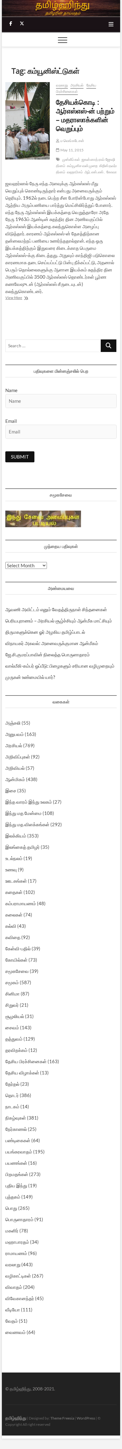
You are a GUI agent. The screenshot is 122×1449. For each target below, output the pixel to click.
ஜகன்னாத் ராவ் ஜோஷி (98, 159)
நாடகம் (12, 1106)
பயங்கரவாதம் (18, 1151)
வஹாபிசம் (75, 172)
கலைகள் (14, 914)
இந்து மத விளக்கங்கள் (27, 824)
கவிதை (12, 937)
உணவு (11, 869)
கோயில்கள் (16, 960)
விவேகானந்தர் (19, 1298)
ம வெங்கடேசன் (72, 140)
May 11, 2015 (72, 150)
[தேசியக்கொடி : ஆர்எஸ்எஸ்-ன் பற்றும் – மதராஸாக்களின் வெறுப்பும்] (27, 121)
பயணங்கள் (16, 1163)
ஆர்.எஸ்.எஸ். (94, 172)
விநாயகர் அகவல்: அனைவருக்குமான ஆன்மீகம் (51, 643)
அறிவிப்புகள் (17, 756)
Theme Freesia (62, 1418)
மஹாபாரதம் (17, 1242)
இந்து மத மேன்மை (23, 813)
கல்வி (10, 926)
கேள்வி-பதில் (18, 948)
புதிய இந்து (16, 1185)
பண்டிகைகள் (17, 1140)
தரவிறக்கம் (16, 1050)
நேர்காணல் (16, 1129)
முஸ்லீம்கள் (71, 159)
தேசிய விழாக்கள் (22, 1072)
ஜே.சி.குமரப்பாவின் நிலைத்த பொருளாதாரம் (47, 654)
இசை (10, 790)
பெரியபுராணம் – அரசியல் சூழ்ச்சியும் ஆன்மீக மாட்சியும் (58, 620)
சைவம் (12, 1027)
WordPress (86, 1418)
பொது (11, 1208)
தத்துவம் (14, 1039)
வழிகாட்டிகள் (18, 1275)
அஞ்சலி (13, 723)
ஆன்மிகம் (15, 779)
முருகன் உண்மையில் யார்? (30, 677)
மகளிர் (11, 1230)
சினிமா (12, 993)
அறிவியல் (15, 768)
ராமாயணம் (16, 1253)
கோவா (111, 172)
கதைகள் (14, 892)
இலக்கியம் (15, 835)
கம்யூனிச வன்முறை (82, 165)
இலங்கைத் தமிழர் (22, 847)
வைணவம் (15, 1332)
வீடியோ (12, 1309)
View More (26, 298)
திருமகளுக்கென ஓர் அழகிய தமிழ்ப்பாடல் (45, 632)
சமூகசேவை (17, 971)
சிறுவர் (12, 1005)
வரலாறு (62, 85)
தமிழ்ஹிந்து (15, 1417)
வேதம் (11, 1321)
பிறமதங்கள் (16, 1174)
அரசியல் (77, 85)
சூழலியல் (14, 1016)
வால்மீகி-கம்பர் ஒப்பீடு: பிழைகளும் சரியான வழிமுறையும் (59, 666)
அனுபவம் (14, 734)
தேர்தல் (12, 1084)
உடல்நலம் (14, 858)
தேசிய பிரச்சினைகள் (76, 88)
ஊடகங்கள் (16, 881)
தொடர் (12, 1095)
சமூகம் (12, 982)
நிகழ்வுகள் (15, 1118)
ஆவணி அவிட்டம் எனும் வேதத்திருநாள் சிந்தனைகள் (56, 609)
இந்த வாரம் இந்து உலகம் (28, 802)
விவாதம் (13, 1287)
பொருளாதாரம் (19, 1219)
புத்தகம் (12, 1197)
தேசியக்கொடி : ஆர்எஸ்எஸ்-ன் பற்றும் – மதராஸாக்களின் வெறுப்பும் (85, 115)
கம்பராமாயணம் (20, 903)
